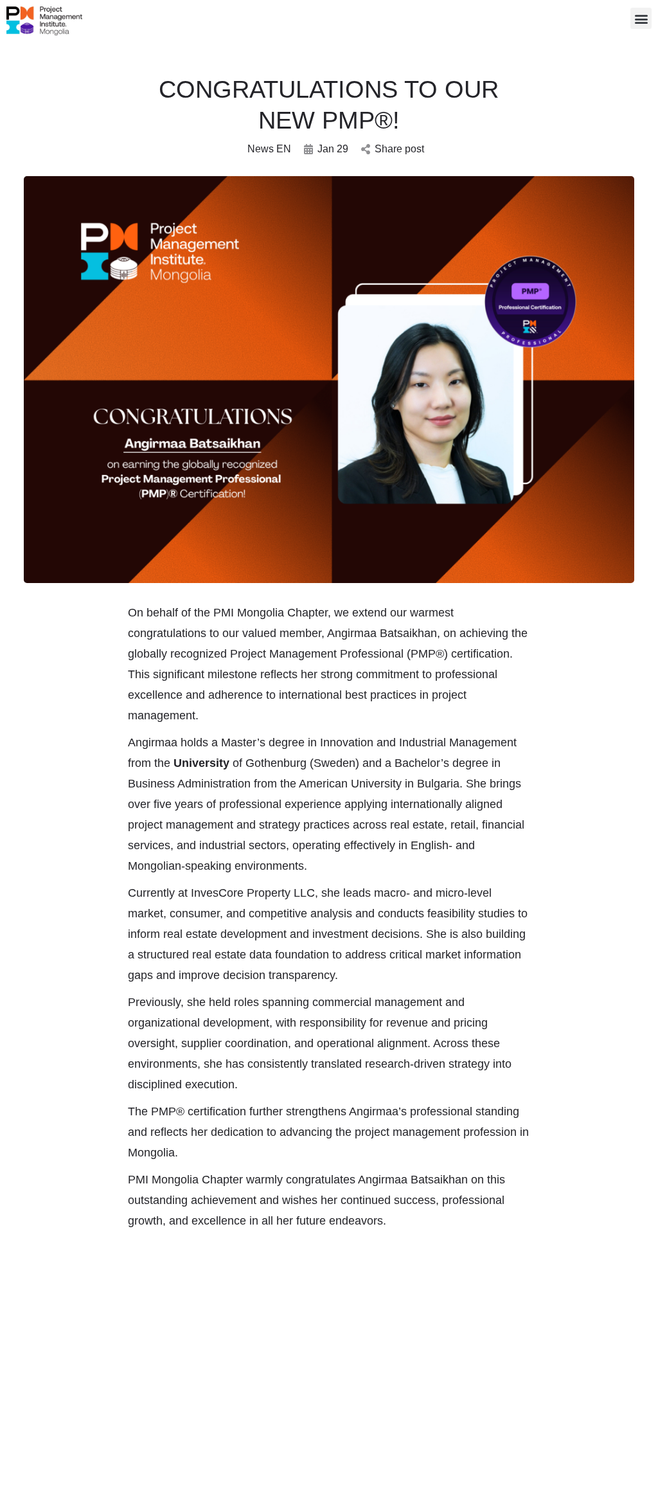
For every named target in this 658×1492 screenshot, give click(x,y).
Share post (399, 148)
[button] (641, 18)
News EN (269, 148)
